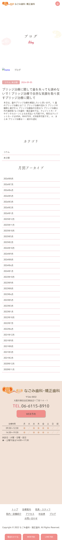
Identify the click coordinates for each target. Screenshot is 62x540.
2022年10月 (9, 317)
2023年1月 (8, 311)
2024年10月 (9, 248)
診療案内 (26, 509)
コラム (7, 82)
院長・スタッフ (42, 509)
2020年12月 (9, 363)
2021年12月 (9, 334)
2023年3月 (8, 305)
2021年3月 (8, 352)
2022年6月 (8, 329)
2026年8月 (8, 178)
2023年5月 (8, 300)
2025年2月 (8, 242)
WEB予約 (31, 414)
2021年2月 (8, 357)
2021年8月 (8, 346)
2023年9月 (8, 282)
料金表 (42, 513)
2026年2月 (8, 207)
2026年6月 (8, 190)
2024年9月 (8, 253)
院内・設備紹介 (13, 513)
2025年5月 (8, 236)
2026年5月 (8, 196)
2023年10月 (9, 276)
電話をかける (13, 537)
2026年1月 (8, 213)
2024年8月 (8, 259)
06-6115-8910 (35, 406)
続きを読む (32, 119)
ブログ (52, 513)
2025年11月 (9, 224)
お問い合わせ (31, 518)
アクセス (30, 513)
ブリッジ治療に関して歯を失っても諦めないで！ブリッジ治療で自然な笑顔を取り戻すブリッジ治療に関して (31, 93)
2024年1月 (8, 271)
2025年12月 (9, 219)
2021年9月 (8, 340)
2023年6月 (8, 294)
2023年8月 (8, 288)
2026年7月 (8, 184)
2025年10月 (9, 230)
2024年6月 (8, 265)
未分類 (15, 82)
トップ (15, 509)
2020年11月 (9, 369)
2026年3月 (8, 201)
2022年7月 (8, 323)
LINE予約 (49, 537)
